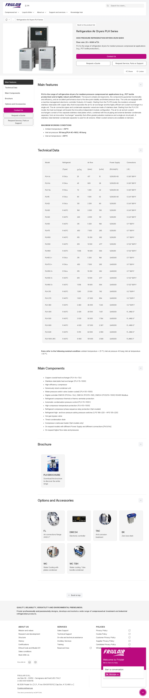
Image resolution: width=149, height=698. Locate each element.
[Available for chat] (143, 692)
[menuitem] (12, 12)
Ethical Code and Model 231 (29, 648)
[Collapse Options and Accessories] (141, 500)
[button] (92, 85)
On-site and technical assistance (70, 637)
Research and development (29, 634)
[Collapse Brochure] (141, 444)
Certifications (23, 644)
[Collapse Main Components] (141, 368)
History (21, 641)
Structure (22, 637)
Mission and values (25, 630)
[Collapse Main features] (141, 84)
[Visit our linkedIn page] (29, 662)
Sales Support (62, 630)
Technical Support (64, 634)
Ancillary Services (64, 641)
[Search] (108, 6)
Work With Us (23, 655)
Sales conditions (24, 651)
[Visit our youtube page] (35, 662)
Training (60, 644)
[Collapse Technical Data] (141, 150)
